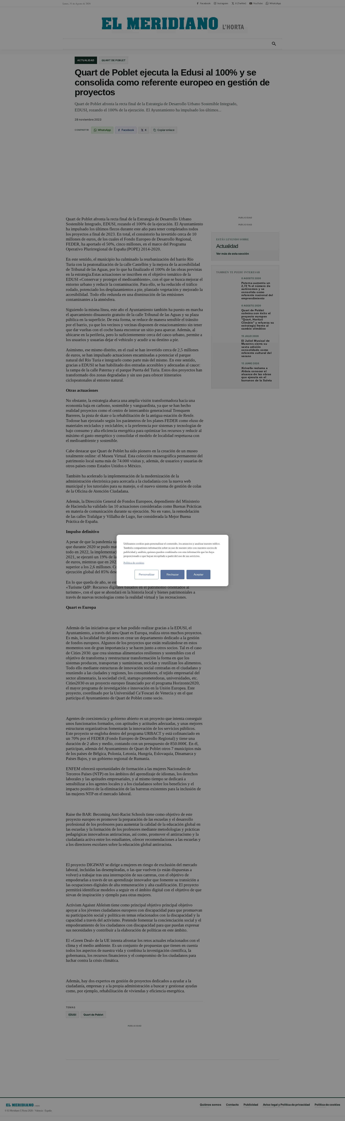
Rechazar (173, 574)
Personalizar (147, 574)
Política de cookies (134, 562)
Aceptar (198, 574)
